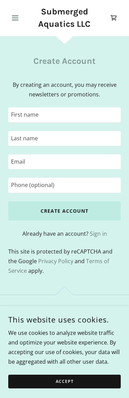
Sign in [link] (98, 233)
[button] (16, 18)
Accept (65, 382)
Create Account (64, 211)
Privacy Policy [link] (55, 261)
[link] (64, 18)
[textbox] (64, 114)
